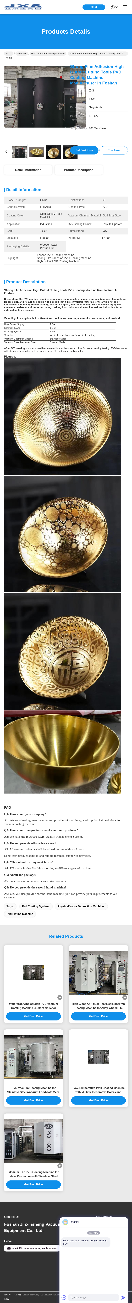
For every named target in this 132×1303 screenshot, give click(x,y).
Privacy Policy (7, 1297)
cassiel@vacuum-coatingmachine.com (34, 1248)
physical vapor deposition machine (81, 906)
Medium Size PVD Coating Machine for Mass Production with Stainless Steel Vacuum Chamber (34, 1174)
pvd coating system (35, 906)
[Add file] (64, 1297)
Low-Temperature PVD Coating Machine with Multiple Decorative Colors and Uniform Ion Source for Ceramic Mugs (99, 1090)
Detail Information (28, 170)
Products (21, 53)
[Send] (123, 1297)
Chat (94, 7)
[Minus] (123, 1222)
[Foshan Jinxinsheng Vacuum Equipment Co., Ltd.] (23, 7)
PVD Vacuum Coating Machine (48, 53)
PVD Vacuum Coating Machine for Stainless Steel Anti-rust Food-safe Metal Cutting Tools (33, 1090)
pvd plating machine (20, 913)
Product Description (79, 170)
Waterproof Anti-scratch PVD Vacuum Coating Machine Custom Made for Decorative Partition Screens (33, 1006)
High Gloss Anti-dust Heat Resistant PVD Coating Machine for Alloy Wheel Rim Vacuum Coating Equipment (98, 1006)
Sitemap (17, 1295)
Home (8, 53)
